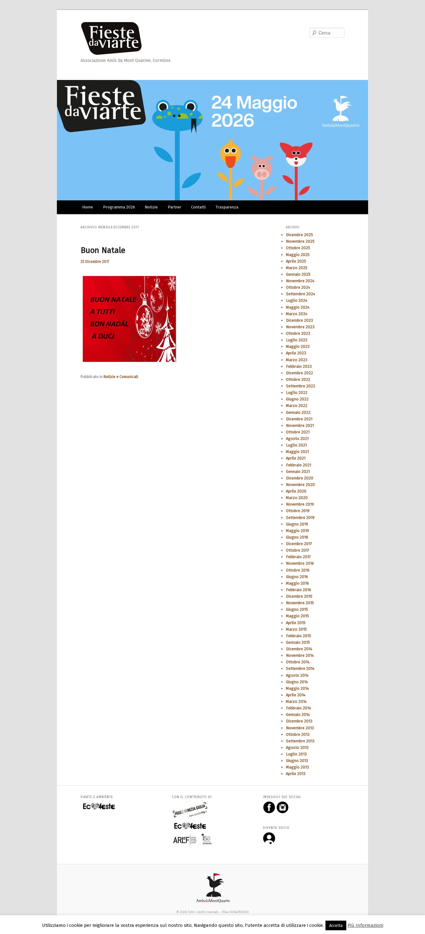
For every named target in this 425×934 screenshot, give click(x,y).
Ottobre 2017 (297, 550)
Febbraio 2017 (298, 556)
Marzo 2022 (296, 405)
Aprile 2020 (296, 491)
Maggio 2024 (298, 307)
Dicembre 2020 (299, 478)
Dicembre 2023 (299, 320)
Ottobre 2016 (298, 570)
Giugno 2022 (297, 399)
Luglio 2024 (296, 300)
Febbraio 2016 (298, 589)
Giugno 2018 (297, 537)
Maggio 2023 (298, 346)
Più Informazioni (365, 925)
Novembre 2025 (300, 241)
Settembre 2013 (300, 741)
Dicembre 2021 (299, 419)
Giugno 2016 (297, 576)
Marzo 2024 (296, 313)
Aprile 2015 (296, 622)
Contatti (198, 207)
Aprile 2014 (296, 695)
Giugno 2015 (297, 609)
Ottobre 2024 (298, 287)
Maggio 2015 (297, 616)
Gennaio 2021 (298, 471)
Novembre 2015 (300, 602)
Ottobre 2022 (298, 379)
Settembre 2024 (300, 294)
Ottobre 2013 (298, 734)
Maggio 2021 (297, 451)
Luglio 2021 (296, 445)
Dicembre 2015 (299, 596)
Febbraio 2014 (298, 708)
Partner (174, 207)
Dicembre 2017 (299, 543)
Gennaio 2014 (298, 714)
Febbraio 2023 (299, 366)
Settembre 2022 (300, 386)
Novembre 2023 (300, 327)
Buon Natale (103, 250)
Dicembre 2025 (299, 234)
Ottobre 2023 (298, 333)
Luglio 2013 (296, 754)
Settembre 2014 (300, 668)
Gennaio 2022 (298, 412)
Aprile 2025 (296, 261)
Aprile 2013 (296, 773)
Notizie (151, 207)
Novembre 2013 (300, 728)
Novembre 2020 (300, 484)
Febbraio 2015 (298, 635)
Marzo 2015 (296, 629)
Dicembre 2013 (299, 721)
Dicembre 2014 (299, 649)
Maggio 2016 (297, 583)
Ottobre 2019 (298, 510)
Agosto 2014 (297, 675)
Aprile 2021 (296, 458)
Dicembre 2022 (299, 373)
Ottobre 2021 (298, 432)
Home (87, 207)
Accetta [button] (336, 925)
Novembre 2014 (300, 655)
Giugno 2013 (297, 760)
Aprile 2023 (296, 353)
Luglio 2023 (296, 340)
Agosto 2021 (297, 438)
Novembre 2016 (300, 563)
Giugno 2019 (297, 524)
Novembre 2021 (300, 425)
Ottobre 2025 (298, 247)
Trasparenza (227, 207)
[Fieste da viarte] (114, 37)
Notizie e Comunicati (121, 377)
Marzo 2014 (296, 701)
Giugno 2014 (297, 681)
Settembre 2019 (300, 517)
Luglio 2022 (296, 392)
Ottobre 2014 (298, 662)
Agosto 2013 (297, 747)
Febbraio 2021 (298, 465)
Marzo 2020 (297, 497)
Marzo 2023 (296, 359)
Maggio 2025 (298, 254)
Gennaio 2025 (298, 274)
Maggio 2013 (297, 767)
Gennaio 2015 (298, 642)
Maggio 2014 (297, 688)
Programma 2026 (119, 207)
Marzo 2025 (296, 267)
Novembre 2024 (300, 280)
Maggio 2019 (297, 530)
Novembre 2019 (300, 504)
